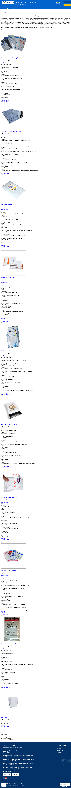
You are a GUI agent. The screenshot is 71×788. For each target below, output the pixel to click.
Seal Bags (4, 717)
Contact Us (39, 8)
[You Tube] (6, 778)
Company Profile (15, 8)
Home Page (6, 8)
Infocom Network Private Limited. (20, 785)
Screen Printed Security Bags (9, 424)
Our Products (23, 8)
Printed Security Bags (7, 351)
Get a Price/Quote (4, 62)
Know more (3, 98)
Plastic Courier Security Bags (9, 278)
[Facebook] (4, 778)
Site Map (58, 756)
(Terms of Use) (23, 783)
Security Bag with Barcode (8, 570)
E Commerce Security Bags (9, 497)
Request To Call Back (6, 101)
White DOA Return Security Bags (10, 58)
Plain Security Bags (6, 204)
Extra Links (31, 8)
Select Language (63, 786)
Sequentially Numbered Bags (9, 644)
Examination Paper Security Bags (11, 131)
